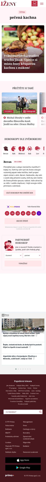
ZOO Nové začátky (24, 391)
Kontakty (26, 433)
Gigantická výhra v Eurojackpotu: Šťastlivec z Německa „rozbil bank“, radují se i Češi (20, 357)
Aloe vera (32, 396)
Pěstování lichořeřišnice (15, 399)
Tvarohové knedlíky (16, 401)
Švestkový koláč (23, 404)
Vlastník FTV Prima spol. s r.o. (12, 447)
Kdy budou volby (11, 391)
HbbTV (7, 433)
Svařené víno (34, 393)
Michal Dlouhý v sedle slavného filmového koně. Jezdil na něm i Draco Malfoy (19, 121)
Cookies (8, 442)
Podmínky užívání (12, 436)
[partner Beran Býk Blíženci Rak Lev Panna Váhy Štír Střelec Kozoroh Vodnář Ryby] (32, 255)
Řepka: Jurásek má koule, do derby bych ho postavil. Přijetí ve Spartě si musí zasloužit (22, 346)
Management (28, 422)
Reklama (8, 429)
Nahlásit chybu (10, 452)
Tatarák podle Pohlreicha (19, 396)
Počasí (35, 388)
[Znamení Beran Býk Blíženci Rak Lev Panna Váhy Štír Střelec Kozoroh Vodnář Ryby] (13, 255)
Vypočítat (23, 263)
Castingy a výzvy (29, 429)
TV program (13, 388)
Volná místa (9, 425)
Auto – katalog (35, 391)
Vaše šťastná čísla (33, 207)
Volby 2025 (25, 393)
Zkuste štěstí (22, 221)
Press (25, 425)
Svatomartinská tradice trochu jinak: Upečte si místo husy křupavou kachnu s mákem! (21, 62)
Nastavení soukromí (30, 452)
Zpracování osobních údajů (28, 437)
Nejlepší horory (35, 385)
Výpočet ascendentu (31, 399)
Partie (29, 388)
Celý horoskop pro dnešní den (19, 193)
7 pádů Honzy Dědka (13, 393)
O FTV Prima (10, 422)
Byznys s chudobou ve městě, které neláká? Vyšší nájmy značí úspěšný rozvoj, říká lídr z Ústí (21, 334)
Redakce (26, 446)
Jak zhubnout (10, 385)
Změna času (22, 388)
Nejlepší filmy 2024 (22, 385)
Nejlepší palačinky (30, 401)
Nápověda (26, 442)
